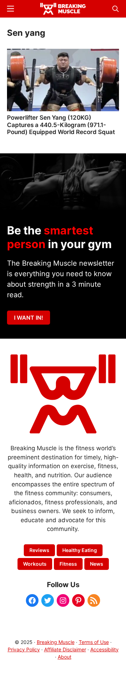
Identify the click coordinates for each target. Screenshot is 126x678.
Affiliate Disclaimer (65, 649)
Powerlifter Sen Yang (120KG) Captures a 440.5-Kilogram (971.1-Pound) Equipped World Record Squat (61, 124)
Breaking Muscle (56, 642)
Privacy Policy (24, 649)
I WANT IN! (28, 317)
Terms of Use (94, 642)
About (64, 657)
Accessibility (104, 649)
